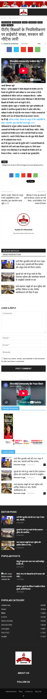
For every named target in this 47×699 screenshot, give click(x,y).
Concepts (5, 628)
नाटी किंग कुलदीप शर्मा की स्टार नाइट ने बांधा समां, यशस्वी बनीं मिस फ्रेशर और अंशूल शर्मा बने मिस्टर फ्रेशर (30, 264)
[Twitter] (23, 238)
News (3, 609)
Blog (20, 691)
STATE (40, 22)
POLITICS (5, 632)
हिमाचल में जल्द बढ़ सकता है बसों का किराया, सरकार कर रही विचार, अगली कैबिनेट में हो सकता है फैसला (35, 199)
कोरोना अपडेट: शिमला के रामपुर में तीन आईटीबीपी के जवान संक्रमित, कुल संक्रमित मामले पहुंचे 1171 (12, 199)
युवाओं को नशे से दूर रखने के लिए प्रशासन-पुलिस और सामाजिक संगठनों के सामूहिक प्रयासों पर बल (30, 277)
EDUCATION (16, 22)
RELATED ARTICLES (11, 251)
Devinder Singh (19, 465)
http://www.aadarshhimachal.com (23, 233)
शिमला (3, 25)
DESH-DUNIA (6, 22)
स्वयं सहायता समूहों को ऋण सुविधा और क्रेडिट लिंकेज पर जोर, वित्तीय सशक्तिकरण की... (28, 487)
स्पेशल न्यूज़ (10, 25)
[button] (43, 12)
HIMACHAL (32, 22)
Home (3, 18)
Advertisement (11, 691)
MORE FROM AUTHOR (12, 255)
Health (25, 22)
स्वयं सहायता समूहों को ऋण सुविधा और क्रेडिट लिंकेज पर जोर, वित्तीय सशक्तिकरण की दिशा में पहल (31, 289)
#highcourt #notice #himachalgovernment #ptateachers (22, 165)
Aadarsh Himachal (11, 44)
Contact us (29, 691)
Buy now (38, 691)
